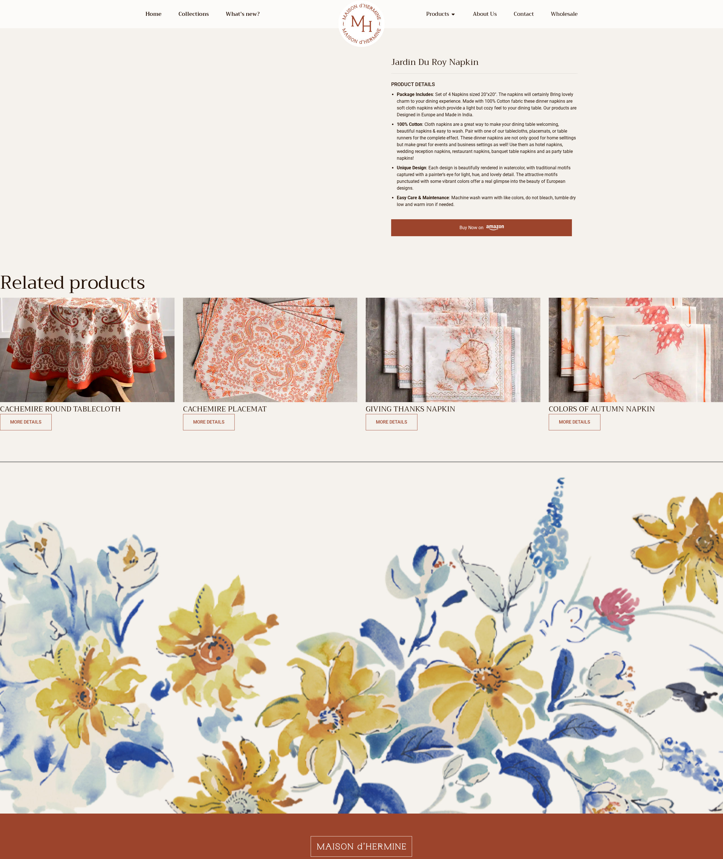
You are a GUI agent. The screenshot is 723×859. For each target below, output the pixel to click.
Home (153, 14)
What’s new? (243, 14)
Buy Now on (472, 227)
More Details (26, 422)
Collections (193, 14)
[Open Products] (453, 14)
